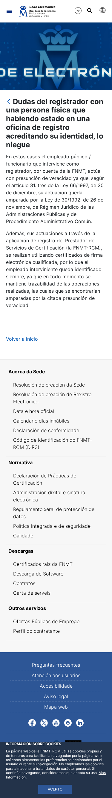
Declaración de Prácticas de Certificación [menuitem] (44, 479)
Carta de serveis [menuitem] (31, 593)
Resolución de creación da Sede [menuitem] (49, 385)
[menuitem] (56, 372)
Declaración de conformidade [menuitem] (46, 430)
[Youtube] (56, 722)
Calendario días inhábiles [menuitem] (41, 421)
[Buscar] (89, 10)
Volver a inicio (22, 339)
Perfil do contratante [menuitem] (36, 631)
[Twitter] (44, 722)
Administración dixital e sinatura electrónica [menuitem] (49, 496)
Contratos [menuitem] (24, 583)
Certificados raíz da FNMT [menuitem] (43, 564)
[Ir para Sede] (37, 11)
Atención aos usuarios (56, 675)
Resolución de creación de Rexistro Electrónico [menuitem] (52, 398)
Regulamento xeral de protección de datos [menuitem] (53, 512)
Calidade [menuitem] (23, 536)
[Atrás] (8, 102)
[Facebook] (32, 722)
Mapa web (56, 707)
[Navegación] (9, 11)
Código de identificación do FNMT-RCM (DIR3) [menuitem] (52, 443)
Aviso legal (56, 696)
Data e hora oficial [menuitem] (33, 411)
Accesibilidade (56, 686)
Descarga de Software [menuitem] (38, 574)
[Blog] (68, 722)
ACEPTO (55, 789)
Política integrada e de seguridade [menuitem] (51, 526)
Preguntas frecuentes (56, 665)
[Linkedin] (80, 722)
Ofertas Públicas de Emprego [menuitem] (46, 621)
